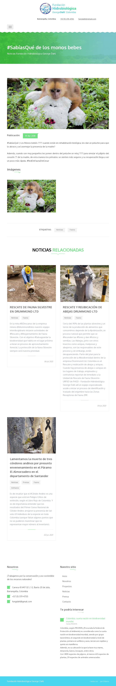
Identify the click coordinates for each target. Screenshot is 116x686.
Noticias (59, 230)
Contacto (66, 601)
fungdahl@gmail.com (87, 19)
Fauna (72, 230)
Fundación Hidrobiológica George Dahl (25, 681)
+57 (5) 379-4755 (67, 19)
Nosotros (66, 581)
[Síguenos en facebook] (23, 19)
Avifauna (15, 488)
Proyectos (67, 586)
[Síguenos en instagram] (29, 19)
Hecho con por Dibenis (99, 681)
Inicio (64, 576)
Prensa (26, 482)
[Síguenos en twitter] (26, 19)
